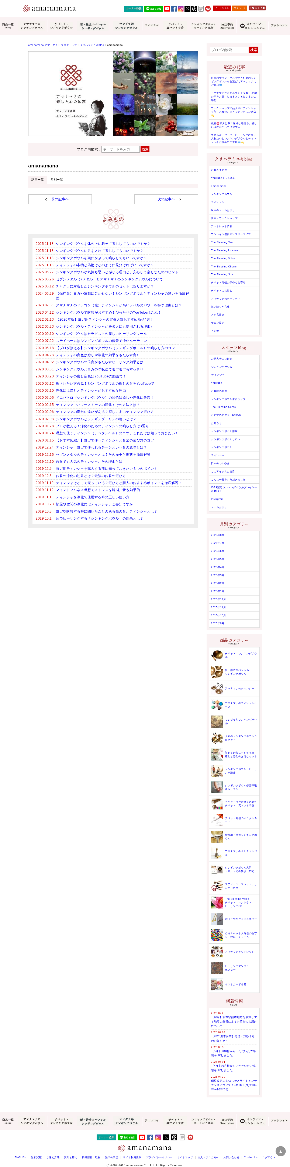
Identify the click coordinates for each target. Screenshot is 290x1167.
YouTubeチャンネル (223, 178)
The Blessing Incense (224, 250)
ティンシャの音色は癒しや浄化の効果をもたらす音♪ (97, 355)
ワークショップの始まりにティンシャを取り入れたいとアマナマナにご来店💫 (233, 112)
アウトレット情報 (221, 226)
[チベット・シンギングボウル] (61, 26)
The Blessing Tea (222, 242)
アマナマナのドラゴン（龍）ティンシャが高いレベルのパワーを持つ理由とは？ (119, 305)
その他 (215, 330)
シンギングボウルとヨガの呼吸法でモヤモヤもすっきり (100, 369)
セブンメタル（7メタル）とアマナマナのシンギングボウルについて (109, 279)
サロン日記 (217, 322)
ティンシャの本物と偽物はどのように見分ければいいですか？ (105, 265)
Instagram (217, 499)
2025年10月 (218, 615)
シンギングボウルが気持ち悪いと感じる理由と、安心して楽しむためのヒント (117, 272)
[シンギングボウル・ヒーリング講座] (203, 26)
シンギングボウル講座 (224, 431)
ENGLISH (20, 1157)
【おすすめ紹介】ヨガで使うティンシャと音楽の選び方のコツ (105, 440)
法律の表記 (111, 1157)
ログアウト (269, 1157)
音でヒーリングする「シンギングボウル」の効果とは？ (100, 518)
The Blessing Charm (224, 266)
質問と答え (70, 1157)
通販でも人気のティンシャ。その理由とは (89, 461)
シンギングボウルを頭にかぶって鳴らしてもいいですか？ (101, 258)
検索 (145, 149)
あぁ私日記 (217, 314)
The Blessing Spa (222, 274)
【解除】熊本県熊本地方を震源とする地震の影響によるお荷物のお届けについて (234, 1022)
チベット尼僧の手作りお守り (228, 282)
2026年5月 (217, 559)
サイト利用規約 (132, 1157)
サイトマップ (185, 1157)
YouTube (216, 382)
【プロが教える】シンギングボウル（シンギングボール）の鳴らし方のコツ (115, 348)
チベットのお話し (221, 290)
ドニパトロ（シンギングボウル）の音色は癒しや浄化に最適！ (105, 397)
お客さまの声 (219, 170)
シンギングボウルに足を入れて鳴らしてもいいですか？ (100, 251)
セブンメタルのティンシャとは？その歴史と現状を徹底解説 (103, 454)
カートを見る (222, 8)
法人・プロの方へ (208, 1157)
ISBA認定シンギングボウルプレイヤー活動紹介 (234, 489)
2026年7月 (217, 542)
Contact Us (251, 1157)
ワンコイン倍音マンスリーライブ (231, 234)
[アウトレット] (279, 25)
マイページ (239, 8)
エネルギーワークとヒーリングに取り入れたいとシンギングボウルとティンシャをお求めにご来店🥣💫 (233, 139)
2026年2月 (217, 583)
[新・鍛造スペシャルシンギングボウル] (93, 26)
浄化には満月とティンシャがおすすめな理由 (91, 390)
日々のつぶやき (220, 463)
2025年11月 (218, 607)
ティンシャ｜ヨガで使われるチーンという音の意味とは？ (101, 447)
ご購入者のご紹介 (221, 358)
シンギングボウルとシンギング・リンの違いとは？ (96, 419)
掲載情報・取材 (91, 1157)
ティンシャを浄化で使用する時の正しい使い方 (93, 497)
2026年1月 (217, 591)
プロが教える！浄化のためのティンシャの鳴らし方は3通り (102, 426)
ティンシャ (217, 202)
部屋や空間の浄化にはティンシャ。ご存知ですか (94, 504)
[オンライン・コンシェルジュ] (252, 26)
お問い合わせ (231, 1157)
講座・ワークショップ (224, 218)
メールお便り (219, 507)
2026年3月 (217, 575)
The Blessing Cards (223, 407)
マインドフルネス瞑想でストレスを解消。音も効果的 (98, 490)
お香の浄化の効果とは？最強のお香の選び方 (91, 476)
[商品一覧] (8, 26)
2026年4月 (217, 567)
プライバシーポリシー (159, 1157)
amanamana (219, 186)
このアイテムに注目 (223, 471)
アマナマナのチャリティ (225, 298)
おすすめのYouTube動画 (226, 415)
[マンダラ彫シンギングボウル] (126, 26)
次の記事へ (166, 199)
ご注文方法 (53, 1157)
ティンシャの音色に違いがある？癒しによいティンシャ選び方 (105, 412)
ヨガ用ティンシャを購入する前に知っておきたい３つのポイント (107, 468)
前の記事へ (60, 199)
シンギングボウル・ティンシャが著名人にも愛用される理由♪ (104, 326)
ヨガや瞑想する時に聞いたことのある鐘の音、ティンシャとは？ (107, 511)
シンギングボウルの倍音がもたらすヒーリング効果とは (100, 362)
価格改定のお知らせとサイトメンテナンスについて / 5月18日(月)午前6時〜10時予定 (234, 1085)
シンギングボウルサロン (225, 439)
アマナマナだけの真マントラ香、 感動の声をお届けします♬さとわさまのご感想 (234, 96)
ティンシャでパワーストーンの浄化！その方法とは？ (98, 405)
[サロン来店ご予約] (227, 26)
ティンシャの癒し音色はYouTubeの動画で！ (91, 376)
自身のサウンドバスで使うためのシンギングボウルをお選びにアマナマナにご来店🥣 (233, 81)
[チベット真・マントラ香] (175, 26)
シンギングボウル (221, 194)
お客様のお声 (219, 391)
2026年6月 (217, 551)
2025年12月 (218, 599)
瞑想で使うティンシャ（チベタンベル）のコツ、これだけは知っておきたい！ (117, 433)
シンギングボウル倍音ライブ (228, 399)
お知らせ (216, 423)
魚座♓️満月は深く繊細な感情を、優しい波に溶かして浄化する (234, 125)
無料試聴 (36, 1157)
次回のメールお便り (223, 210)
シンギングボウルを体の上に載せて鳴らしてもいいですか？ (103, 244)
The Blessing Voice (223, 258)
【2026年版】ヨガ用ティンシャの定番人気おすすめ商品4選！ (104, 319)
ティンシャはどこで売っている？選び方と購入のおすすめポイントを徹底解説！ (119, 483)
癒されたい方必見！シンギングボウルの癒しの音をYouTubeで (105, 383)
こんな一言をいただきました (228, 479)
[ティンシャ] (151, 25)
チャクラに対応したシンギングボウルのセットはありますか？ (105, 286)
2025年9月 (217, 623)
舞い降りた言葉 (220, 306)
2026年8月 (217, 535)
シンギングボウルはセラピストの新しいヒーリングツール (101, 334)
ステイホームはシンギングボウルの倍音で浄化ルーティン (101, 341)
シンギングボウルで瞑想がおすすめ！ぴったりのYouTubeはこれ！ (108, 312)
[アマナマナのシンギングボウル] (32, 26)
